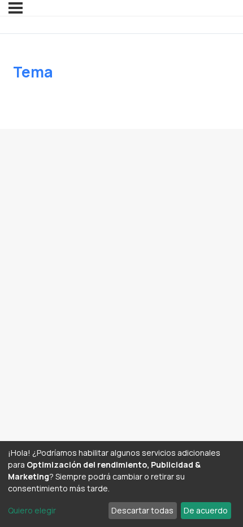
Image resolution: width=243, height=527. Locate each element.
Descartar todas (142, 510)
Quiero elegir (32, 510)
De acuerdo (206, 510)
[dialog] (121, 484)
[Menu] (15, 8)
